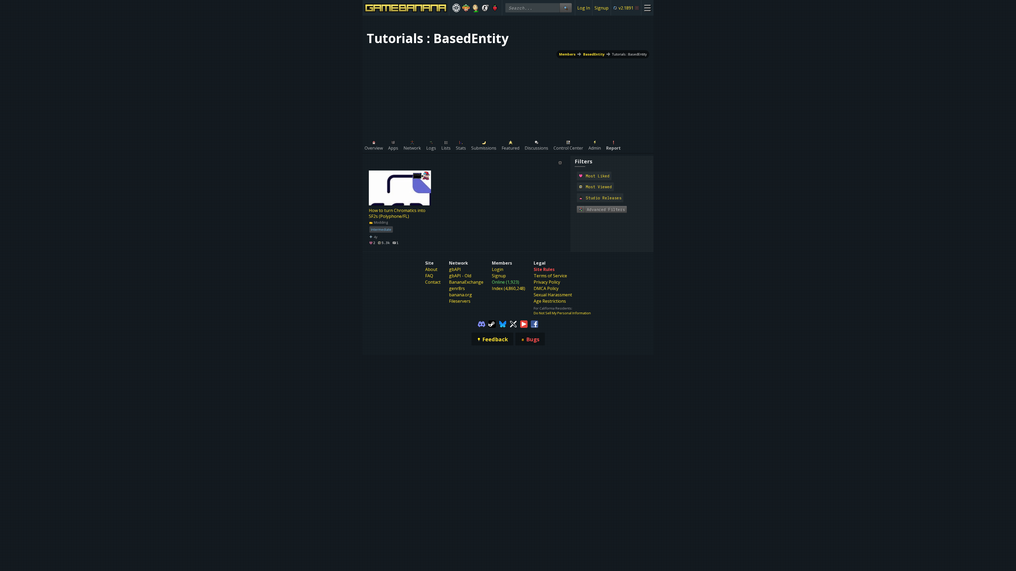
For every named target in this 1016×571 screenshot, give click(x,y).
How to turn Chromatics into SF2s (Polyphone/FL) (397, 213)
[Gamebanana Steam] (492, 324)
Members (567, 54)
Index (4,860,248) (508, 288)
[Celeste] (495, 8)
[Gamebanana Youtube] (524, 324)
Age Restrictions (550, 301)
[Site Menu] (647, 8)
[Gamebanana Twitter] (513, 324)
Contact (433, 282)
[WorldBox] (466, 8)
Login (497, 269)
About (431, 269)
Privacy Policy (547, 282)
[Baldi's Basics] (475, 8)
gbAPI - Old (460, 276)
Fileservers (459, 301)
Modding (380, 222)
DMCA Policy (546, 288)
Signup (602, 8)
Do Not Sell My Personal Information (562, 313)
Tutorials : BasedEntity (629, 54)
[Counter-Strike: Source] (485, 8)
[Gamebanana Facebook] (534, 324)
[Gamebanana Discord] (481, 324)
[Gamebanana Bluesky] (502, 324)
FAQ (429, 276)
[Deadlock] (456, 8)
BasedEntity (594, 54)
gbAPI (455, 269)
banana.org (460, 295)
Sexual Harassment (553, 295)
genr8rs (457, 288)
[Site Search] (566, 7)
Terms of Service (550, 276)
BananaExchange (466, 282)
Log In (583, 8)
